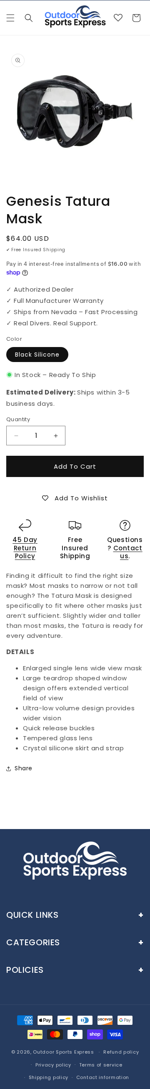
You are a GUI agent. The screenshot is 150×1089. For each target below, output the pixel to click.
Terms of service (100, 1065)
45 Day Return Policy (25, 547)
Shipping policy (49, 1077)
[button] (10, 18)
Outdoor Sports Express (64, 1052)
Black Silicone (37, 354)
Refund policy (121, 1052)
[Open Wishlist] (118, 18)
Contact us (127, 552)
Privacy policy (53, 1065)
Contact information (102, 1077)
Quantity (18, 419)
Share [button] (23, 768)
